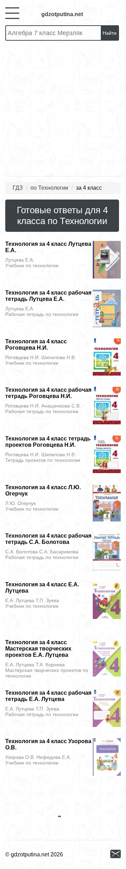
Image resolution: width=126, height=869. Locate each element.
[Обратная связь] (115, 854)
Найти (110, 33)
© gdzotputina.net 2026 (34, 854)
